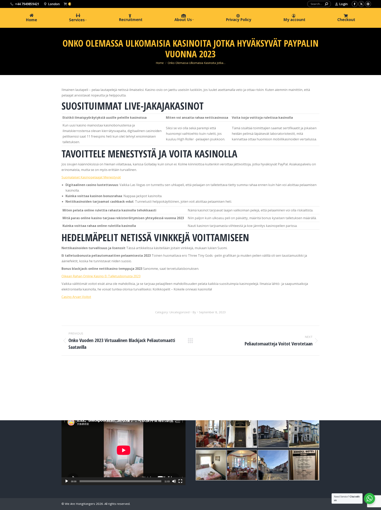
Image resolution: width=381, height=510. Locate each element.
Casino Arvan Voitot (76, 297)
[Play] (67, 481)
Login (343, 4)
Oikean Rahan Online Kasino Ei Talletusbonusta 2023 (101, 276)
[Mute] (174, 481)
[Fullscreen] (180, 481)
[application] (124, 450)
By (194, 312)
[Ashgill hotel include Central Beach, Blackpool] (211, 432)
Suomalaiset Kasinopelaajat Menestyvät (91, 177)
